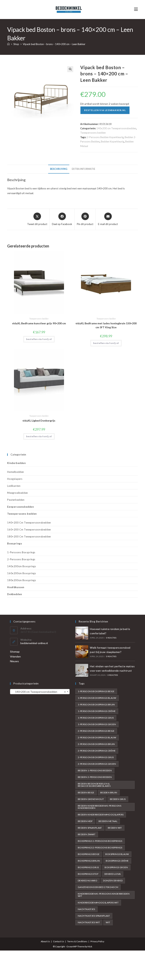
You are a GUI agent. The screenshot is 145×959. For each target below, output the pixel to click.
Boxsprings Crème (117, 860)
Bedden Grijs (118, 799)
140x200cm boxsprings (21, 566)
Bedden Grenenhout (91, 799)
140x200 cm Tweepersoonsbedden (116, 128)
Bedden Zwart (87, 834)
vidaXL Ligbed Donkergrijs (38, 420)
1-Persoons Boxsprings (21, 552)
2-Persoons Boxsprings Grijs (96, 757)
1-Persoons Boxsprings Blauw (97, 697)
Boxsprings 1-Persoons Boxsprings (100, 841)
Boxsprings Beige (88, 854)
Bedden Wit (115, 827)
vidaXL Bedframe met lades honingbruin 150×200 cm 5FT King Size (106, 325)
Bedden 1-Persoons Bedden (95, 770)
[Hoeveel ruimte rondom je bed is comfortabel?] (81, 633)
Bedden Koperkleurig (112, 141)
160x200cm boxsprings (21, 573)
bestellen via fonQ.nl (39, 339)
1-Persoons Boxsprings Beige (96, 691)
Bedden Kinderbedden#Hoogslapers (100, 814)
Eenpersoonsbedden (20, 506)
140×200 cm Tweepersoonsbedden (29, 522)
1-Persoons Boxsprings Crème (97, 711)
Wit (108, 922)
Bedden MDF (85, 821)
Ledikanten (13, 485)
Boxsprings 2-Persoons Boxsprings (100, 847)
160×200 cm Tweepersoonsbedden (29, 529)
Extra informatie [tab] (83, 169)
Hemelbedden (15, 471)
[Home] (8, 44)
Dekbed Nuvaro (87, 880)
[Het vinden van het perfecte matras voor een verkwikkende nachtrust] (81, 670)
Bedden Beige (86, 792)
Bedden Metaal (108, 821)
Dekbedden (14, 594)
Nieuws (14, 661)
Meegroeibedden (17, 492)
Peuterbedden (15, 499)
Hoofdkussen (15, 587)
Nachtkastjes (86, 909)
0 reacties (111, 638)
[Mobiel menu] (136, 9)
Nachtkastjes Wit (89, 922)
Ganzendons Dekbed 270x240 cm (98, 887)
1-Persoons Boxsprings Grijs (96, 717)
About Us (45, 941)
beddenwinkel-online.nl (34, 643)
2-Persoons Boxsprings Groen (97, 763)
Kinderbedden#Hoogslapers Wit (98, 902)
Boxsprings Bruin (89, 860)
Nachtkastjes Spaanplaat (94, 915)
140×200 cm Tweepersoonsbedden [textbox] (39, 691)
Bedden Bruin (108, 792)
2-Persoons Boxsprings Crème (97, 750)
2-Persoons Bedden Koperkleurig (105, 137)
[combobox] (40, 691)
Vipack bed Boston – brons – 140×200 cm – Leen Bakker (54, 44)
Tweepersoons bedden (93, 132)
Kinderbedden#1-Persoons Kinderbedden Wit (104, 894)
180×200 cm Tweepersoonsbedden (29, 536)
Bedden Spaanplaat (90, 827)
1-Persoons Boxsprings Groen (97, 724)
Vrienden (15, 656)
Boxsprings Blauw (117, 854)
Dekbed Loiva (112, 874)
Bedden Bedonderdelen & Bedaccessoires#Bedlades (94, 784)
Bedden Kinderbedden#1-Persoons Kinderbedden (99, 806)
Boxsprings (14, 543)
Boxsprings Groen (116, 867)
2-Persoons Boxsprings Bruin (96, 744)
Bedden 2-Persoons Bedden (95, 777)
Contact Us (58, 941)
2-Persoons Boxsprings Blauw (97, 737)
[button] (70, 69)
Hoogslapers (14, 478)
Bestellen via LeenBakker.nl (105, 110)
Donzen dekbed (113, 880)
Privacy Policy (97, 941)
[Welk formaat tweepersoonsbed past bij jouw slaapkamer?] (81, 651)
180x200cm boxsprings (21, 580)
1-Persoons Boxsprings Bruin (96, 704)
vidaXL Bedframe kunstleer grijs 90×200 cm (39, 323)
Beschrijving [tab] (58, 169)
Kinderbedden (16, 463)
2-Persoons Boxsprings (21, 559)
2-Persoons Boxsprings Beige (96, 730)
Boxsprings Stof (88, 874)
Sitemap (15, 651)
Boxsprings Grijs (88, 867)
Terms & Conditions (77, 941)
